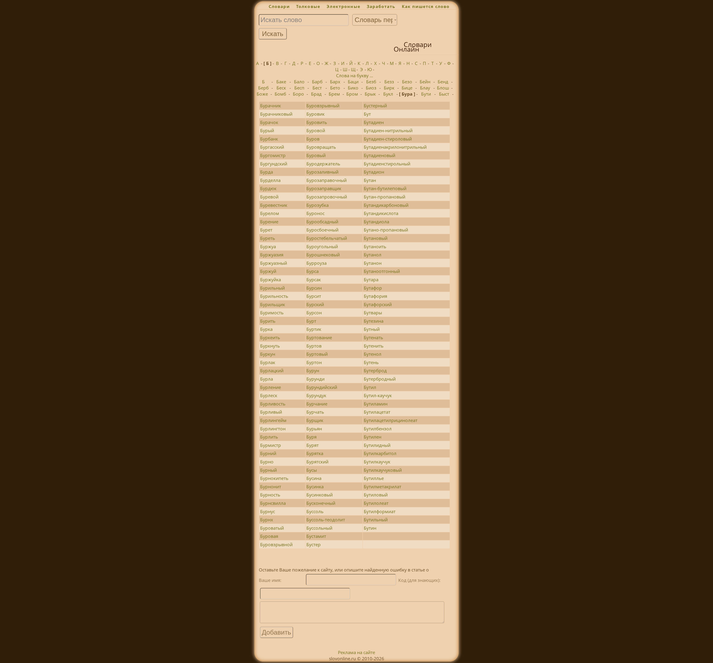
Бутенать (373, 337)
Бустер (313, 544)
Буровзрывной (276, 544)
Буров (313, 139)
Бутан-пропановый (384, 197)
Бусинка (315, 486)
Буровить (316, 122)
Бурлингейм (273, 420)
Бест (317, 88)
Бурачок (269, 122)
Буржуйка (270, 279)
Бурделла (270, 180)
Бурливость (272, 404)
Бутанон (373, 263)
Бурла (266, 379)
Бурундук (316, 395)
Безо (407, 82)
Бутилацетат (377, 412)
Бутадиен (374, 122)
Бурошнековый (323, 255)
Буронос (315, 213)
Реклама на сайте (356, 652)
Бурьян (314, 429)
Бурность (270, 495)
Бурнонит (270, 486)
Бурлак (267, 362)
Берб (263, 88)
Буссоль (314, 511)
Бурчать (315, 412)
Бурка (266, 329)
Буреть (267, 238)
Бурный (268, 470)
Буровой (315, 130)
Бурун (312, 370)
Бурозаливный (322, 172)
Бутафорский (378, 304)
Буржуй (268, 271)
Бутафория (375, 296)
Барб (317, 82)
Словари (279, 6)
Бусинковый (319, 495)
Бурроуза (316, 263)
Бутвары (373, 312)
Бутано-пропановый (386, 230)
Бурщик (314, 420)
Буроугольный (322, 246)
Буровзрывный (322, 105)
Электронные (343, 6)
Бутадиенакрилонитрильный (395, 147)
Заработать (381, 6)
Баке (281, 82)
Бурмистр (270, 445)
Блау (425, 88)
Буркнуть (270, 346)
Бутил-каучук (378, 395)
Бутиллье (374, 478)
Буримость (272, 312)
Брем (334, 94)
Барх (335, 82)
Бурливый (271, 412)
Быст (444, 94)
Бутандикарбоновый (386, 205)
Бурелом (269, 213)
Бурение (269, 222)
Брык (370, 94)
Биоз (371, 88)
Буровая (269, 536)
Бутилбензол (378, 429)
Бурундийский (321, 387)
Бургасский (272, 147)
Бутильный (376, 520)
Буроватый (272, 528)
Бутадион (374, 172)
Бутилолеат (376, 503)
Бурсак (313, 279)
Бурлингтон (273, 429)
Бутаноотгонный (382, 271)
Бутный (372, 329)
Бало (299, 82)
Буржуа (268, 246)
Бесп (299, 88)
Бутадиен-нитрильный (388, 130)
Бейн (425, 82)
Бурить (267, 321)
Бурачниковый (276, 114)
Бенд (443, 82)
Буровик (315, 114)
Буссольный (319, 528)
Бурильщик (272, 304)
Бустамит (316, 536)
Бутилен (372, 437)
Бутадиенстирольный (387, 164)
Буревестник (273, 205)
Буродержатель (323, 164)
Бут (367, 114)
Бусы (311, 470)
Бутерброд (375, 370)
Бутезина (373, 321)
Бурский (315, 304)
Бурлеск (268, 395)
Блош (443, 88)
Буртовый (317, 354)
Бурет (266, 230)
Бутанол (372, 255)
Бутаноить (375, 246)
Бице (407, 88)
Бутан (370, 180)
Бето (335, 88)
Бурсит (313, 296)
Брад (316, 94)
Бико (353, 88)
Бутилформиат (379, 511)
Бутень (371, 362)
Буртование (319, 337)
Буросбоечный (322, 230)
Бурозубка (317, 205)
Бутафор (373, 288)
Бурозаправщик (323, 188)
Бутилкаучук (377, 462)
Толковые (308, 6)
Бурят (312, 445)
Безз (389, 82)
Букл (388, 94)
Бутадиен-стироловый (388, 139)
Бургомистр (273, 155)
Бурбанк (269, 139)
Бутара (371, 279)
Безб (371, 82)
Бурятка (314, 453)
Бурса (312, 271)
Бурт (311, 321)
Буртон (314, 362)
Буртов (314, 346)
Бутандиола (376, 222)
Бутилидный (377, 445)
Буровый (316, 155)
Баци (353, 82)
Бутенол (372, 354)
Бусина (313, 478)
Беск (281, 88)
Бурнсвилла (273, 503)
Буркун (267, 354)
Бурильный (272, 288)
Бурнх (266, 520)
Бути (426, 94)
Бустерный (375, 105)
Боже (262, 94)
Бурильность (274, 296)
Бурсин (314, 288)
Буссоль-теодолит (325, 520)
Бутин (370, 528)
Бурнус (267, 511)
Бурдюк (268, 188)
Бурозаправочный (326, 180)
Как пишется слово (426, 6)
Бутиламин (376, 404)
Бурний (268, 453)
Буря (311, 437)
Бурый (267, 130)
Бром (352, 94)
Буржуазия (271, 255)
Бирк (389, 88)
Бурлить (269, 437)
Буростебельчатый (326, 238)
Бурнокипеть (274, 478)
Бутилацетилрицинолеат (390, 420)
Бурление (270, 387)
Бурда (266, 172)
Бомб (280, 94)
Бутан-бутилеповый (385, 188)
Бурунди (315, 379)
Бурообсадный (322, 222)
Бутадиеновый (379, 155)
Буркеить (270, 337)
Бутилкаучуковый (383, 470)
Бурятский (317, 462)
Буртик (313, 329)
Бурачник (270, 105)
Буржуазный (273, 263)
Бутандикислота (381, 213)
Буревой (269, 197)
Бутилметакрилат (382, 486)
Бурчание (316, 404)
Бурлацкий (272, 370)
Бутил (370, 387)
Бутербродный (380, 379)
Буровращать (321, 147)
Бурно (267, 462)
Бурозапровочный (326, 197)
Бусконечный (320, 503)
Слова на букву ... (354, 75)
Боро (298, 94)
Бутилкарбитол (380, 453)
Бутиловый (376, 495)
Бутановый (376, 238)
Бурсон (314, 312)
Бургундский (273, 164)
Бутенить (373, 346)
